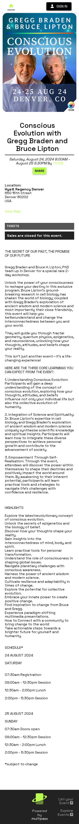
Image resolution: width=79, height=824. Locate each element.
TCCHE (58, 163)
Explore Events (65, 812)
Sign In (60, 6)
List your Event (66, 801)
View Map (13, 211)
